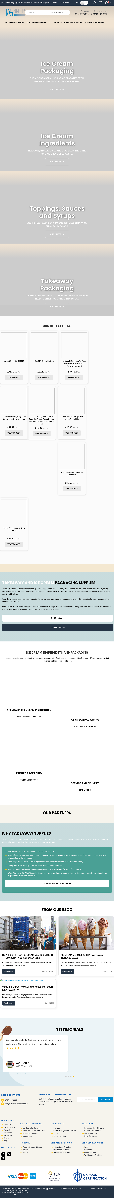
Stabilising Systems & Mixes (64, 1131)
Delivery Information (61, 1152)
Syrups (25, 1152)
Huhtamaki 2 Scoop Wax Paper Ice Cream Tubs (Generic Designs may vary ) (74, 363)
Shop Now (55, 89)
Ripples (56, 1133)
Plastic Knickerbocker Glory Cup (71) (14, 529)
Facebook (3, 1154)
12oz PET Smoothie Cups (44, 361)
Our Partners (9, 1135)
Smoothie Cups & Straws (94, 1128)
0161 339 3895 (82, 14)
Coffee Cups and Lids (92, 1131)
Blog (5, 1141)
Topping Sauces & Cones (32, 1147)
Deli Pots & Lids (90, 1133)
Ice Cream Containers (31, 1128)
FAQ (86, 1147)
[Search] (67, 12)
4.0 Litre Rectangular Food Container (72, 473)
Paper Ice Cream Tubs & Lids (34, 1131)
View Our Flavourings (28, 716)
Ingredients (57, 1124)
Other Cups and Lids (30, 1133)
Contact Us (88, 1150)
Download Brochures (56, 883)
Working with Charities (93, 1155)
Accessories (27, 1136)
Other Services (90, 1152)
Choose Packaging (83, 726)
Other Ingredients (60, 1136)
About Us (7, 1125)
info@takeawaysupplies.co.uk (16, 1104)
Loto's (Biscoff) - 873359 (14, 361)
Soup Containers (90, 1136)
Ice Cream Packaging (31, 1124)
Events (6, 1138)
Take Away (87, 1124)
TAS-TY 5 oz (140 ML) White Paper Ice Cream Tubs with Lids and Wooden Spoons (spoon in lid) (41, 420)
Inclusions (27, 1150)
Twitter (9, 1154)
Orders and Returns (61, 1150)
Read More (56, 627)
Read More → (9, 971)
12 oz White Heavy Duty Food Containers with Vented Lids (14, 418)
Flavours (56, 1128)
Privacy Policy (9, 1127)
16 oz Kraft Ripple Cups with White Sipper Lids (71, 418)
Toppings (25, 1143)
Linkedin (3, 1158)
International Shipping (61, 1147)
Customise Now (28, 780)
